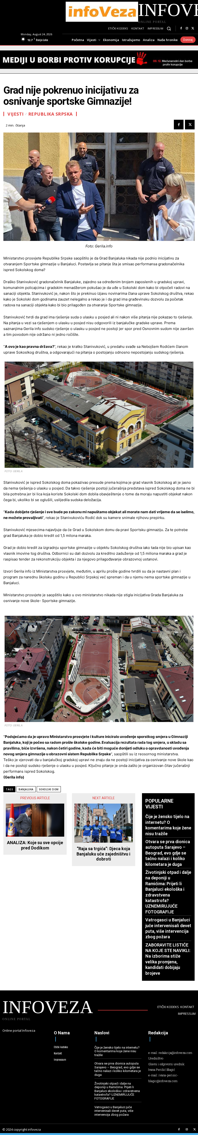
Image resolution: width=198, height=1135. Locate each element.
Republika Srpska (50, 114)
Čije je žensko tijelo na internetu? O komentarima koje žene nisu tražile (168, 825)
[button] (169, 28)
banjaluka (26, 789)
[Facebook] (181, 28)
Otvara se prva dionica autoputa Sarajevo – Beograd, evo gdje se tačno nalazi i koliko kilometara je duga (167, 853)
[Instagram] (187, 28)
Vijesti (15, 114)
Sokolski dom (49, 789)
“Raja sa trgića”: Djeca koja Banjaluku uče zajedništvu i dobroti (103, 854)
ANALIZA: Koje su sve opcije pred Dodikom (35, 845)
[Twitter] (193, 28)
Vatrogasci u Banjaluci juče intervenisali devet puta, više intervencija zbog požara (113, 1110)
